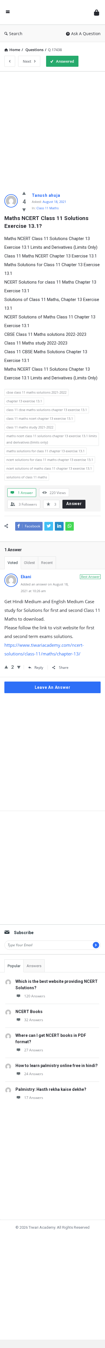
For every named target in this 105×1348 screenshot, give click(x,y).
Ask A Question (86, 33)
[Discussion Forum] (52, 12)
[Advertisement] (52, 128)
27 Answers (33, 1050)
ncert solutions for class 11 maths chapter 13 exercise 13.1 (49, 459)
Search (15, 33)
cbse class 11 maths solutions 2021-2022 (36, 392)
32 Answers (33, 1019)
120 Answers (34, 996)
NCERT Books (29, 1011)
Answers (34, 966)
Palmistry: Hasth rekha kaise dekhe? (50, 1089)
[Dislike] (24, 209)
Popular (14, 966)
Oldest (29, 563)
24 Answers (33, 1073)
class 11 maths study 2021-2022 (29, 427)
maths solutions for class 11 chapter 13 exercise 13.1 (45, 451)
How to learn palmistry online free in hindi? (56, 1065)
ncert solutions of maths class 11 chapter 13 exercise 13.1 (49, 468)
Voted (13, 563)
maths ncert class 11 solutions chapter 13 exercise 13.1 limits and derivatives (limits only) (51, 439)
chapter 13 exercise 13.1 (24, 401)
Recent (47, 563)
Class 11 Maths (47, 208)
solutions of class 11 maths (26, 477)
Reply (38, 667)
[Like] (24, 193)
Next (27, 61)
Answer (74, 503)
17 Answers (33, 1097)
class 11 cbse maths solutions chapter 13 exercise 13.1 (46, 410)
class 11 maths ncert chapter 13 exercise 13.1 (39, 418)
